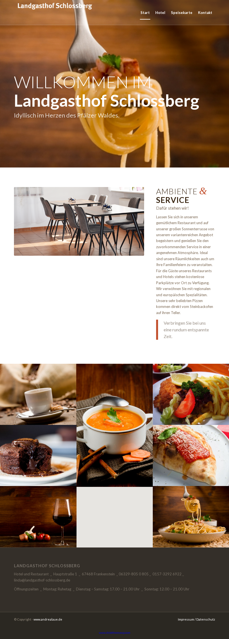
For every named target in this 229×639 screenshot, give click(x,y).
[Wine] (38, 516)
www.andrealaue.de (48, 619)
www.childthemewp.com (114, 632)
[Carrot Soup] (115, 425)
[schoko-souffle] (38, 455)
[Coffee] (38, 394)
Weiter (131, 221)
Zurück (26, 221)
